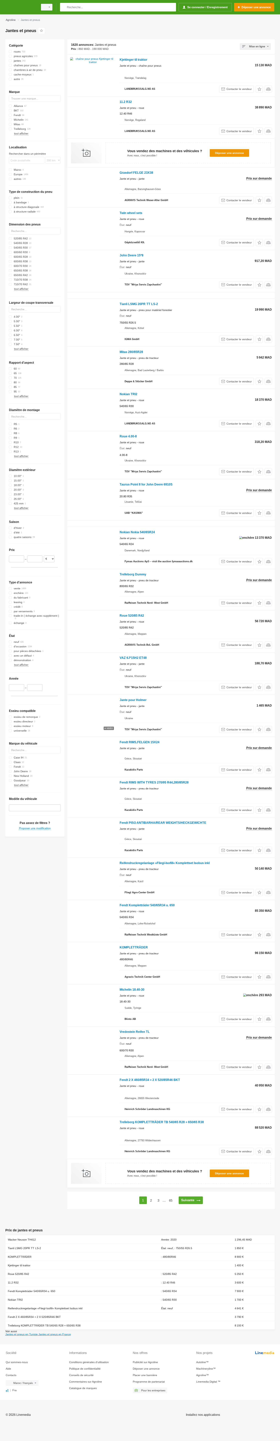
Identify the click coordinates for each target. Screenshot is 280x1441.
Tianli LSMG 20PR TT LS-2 (139, 304)
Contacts (11, 1375)
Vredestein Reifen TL (135, 1031)
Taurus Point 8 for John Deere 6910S (146, 484)
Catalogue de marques (83, 1388)
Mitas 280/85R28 (131, 352)
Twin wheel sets (131, 213)
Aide (8, 1368)
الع (7, 1390)
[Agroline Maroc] (21, 7)
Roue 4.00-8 (128, 436)
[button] (259, 89)
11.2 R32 (126, 101)
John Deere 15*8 (131, 255)
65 (170, 1200)
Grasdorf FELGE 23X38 (136, 172)
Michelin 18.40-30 (132, 989)
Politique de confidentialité (85, 1368)
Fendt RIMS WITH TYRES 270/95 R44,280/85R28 (154, 782)
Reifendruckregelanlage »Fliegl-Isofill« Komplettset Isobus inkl (165, 863)
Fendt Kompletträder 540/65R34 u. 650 (147, 905)
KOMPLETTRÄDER (134, 947)
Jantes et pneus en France (54, 1334)
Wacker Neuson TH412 (22, 1239)
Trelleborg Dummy (133, 574)
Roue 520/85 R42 (132, 615)
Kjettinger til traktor (133, 59)
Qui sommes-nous (17, 1362)
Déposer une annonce (229, 152)
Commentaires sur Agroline (85, 1381)
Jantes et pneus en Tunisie (21, 1334)
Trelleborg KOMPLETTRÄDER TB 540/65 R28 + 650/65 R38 (162, 1122)
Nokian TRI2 (128, 394)
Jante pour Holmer (133, 700)
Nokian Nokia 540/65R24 (137, 532)
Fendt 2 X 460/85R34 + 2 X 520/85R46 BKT (150, 1080)
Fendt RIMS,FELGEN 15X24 (139, 742)
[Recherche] (63, 7)
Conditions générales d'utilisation (89, 1362)
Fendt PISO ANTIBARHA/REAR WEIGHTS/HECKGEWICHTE (163, 822)
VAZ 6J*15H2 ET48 (133, 657)
